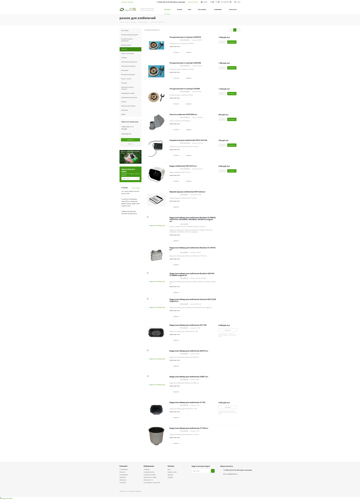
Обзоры (170, 477)
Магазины (123, 480)
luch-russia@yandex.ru (230, 474)
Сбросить (130, 144)
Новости (122, 472)
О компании (124, 469)
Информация (149, 466)
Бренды (170, 475)
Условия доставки (150, 475)
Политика (123, 482)
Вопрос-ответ (172, 472)
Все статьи (136, 188)
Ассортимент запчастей (152, 482)
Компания (123, 466)
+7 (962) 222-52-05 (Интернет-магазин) (237, 470)
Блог (169, 469)
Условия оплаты (149, 472)
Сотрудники (124, 475)
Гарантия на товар (150, 477)
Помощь (147, 469)
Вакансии (123, 477)
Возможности (148, 480)
